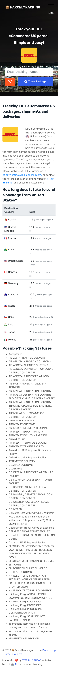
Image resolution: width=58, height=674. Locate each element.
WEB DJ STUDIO (31, 660)
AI (16, 664)
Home (7, 654)
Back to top (49, 650)
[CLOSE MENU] (51, 7)
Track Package (37, 81)
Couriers (17, 654)
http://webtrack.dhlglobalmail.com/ (22, 174)
